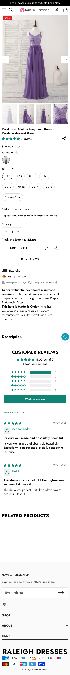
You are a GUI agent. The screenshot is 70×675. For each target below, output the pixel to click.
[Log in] (57, 10)
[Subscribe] (61, 593)
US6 (32, 176)
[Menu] (4, 10)
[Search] (11, 10)
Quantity (6, 224)
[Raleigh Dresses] (35, 10)
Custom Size (13, 197)
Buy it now (31, 259)
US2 (7, 176)
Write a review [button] (35, 399)
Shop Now (54, 3)
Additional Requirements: (17, 209)
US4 (19, 176)
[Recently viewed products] (65, 337)
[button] (65, 345)
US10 (8, 187)
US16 (49, 187)
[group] (9, 114)
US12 (21, 187)
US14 (35, 187)
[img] (13, 423)
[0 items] (65, 10)
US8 (44, 176)
